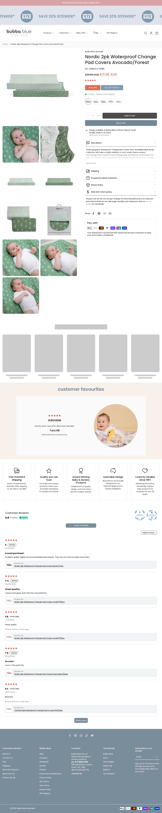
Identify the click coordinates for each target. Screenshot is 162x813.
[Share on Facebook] (93, 213)
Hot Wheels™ (109, 774)
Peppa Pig (107, 766)
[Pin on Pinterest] (99, 213)
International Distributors (50, 774)
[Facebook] (70, 735)
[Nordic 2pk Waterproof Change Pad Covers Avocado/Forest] (88, 101)
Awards (42, 766)
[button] (90, 80)
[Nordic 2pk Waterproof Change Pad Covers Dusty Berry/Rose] (96, 101)
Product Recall (9, 777)
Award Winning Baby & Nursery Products (81, 479)
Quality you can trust (49, 478)
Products (47, 33)
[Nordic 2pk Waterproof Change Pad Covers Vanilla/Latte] (118, 101)
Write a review (81, 525)
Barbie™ (106, 770)
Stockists (43, 758)
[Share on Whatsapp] (104, 213)
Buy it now (121, 123)
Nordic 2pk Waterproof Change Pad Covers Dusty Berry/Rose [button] (41, 674)
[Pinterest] (75, 735)
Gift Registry (112, 33)
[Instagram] (81, 735)
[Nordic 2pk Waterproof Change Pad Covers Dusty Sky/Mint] (103, 101)
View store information (99, 135)
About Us (6, 754)
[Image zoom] (40, 87)
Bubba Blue (108, 754)
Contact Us (8, 758)
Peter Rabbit (108, 762)
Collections (64, 33)
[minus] (87, 115)
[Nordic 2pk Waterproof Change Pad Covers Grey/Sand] (111, 101)
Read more (91, 163)
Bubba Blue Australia (26, 808)
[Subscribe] (156, 757)
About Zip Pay (9, 774)
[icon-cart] (156, 33)
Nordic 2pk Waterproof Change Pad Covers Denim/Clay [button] (38, 566)
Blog (41, 754)
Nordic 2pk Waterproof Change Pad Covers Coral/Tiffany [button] (39, 602)
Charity (42, 770)
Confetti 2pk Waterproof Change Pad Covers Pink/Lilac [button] (38, 710)
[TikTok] (86, 735)
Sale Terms (44, 785)
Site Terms (44, 781)
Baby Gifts (80, 33)
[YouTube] (92, 735)
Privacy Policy (45, 777)
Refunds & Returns (11, 770)
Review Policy (45, 789)
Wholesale (44, 762)
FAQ (4, 762)
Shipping (6, 766)
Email (138, 757)
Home (5, 44)
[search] (145, 33)
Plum (105, 758)
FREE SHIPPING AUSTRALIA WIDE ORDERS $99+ (81, 3)
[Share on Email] (110, 213)
